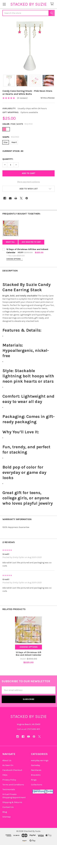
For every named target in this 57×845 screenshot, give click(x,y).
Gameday (35, 765)
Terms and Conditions (13, 784)
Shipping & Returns (12, 802)
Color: (17, 124)
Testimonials (8, 789)
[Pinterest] (26, 198)
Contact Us (8, 807)
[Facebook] (4, 198)
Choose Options (13, 259)
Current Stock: (12, 151)
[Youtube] (28, 736)
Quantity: (7, 159)
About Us (6, 760)
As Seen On (7, 765)
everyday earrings (39, 760)
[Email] (10, 198)
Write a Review (48, 98)
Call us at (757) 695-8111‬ (28, 729)
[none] (28, 46)
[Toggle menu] (4, 4)
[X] (21, 198)
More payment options (28, 181)
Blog (4, 812)
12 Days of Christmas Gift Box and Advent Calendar (28, 653)
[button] (28, 189)
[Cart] (52, 4)
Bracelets (36, 775)
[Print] (15, 198)
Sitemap (6, 817)
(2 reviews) (22, 98)
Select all (10, 242)
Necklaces (36, 770)
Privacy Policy (9, 780)
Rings (34, 780)
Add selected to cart (31, 242)
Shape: (10, 137)
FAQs (4, 775)
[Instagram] (17, 736)
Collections (36, 784)
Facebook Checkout (12, 770)
